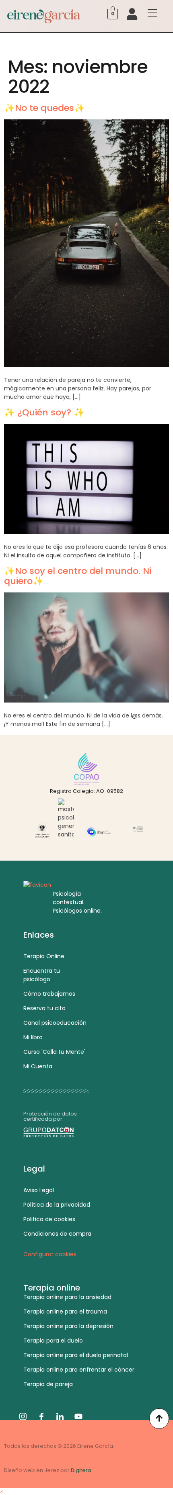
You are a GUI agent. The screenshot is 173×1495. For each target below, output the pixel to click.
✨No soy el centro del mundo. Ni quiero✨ (77, 576)
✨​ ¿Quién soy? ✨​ (44, 412)
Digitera (81, 1470)
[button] (1, 1491)
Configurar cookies (49, 1254)
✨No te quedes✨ (44, 108)
